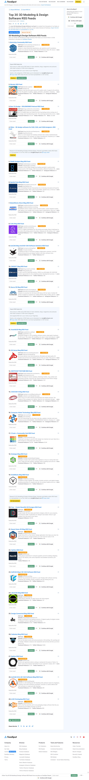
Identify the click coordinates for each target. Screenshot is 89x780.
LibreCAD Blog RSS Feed (19, 593)
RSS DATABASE (43, 1)
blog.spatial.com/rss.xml (30, 184)
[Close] (88, 772)
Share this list (13, 726)
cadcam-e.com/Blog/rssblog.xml (32, 394)
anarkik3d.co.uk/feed (29, 332)
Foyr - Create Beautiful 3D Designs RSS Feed (26, 507)
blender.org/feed (28, 87)
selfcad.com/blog (27, 576)
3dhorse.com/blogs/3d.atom (31, 352)
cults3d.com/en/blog (28, 227)
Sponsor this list (26, 32)
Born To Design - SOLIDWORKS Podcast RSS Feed (27, 106)
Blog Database (23, 749)
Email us (13, 78)
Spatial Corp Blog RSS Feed (19, 182)
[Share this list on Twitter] (16, 24)
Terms (6, 759)
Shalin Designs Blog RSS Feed (20, 161)
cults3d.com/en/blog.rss (30, 226)
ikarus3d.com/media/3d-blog (30, 291)
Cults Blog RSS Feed (17, 224)
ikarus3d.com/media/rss (30, 289)
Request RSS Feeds (15, 9)
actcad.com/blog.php (28, 681)
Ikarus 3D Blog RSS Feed (19, 287)
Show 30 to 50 (16, 720)
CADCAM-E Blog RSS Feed (20, 392)
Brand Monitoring (55, 746)
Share (10, 23)
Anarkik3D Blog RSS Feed (19, 329)
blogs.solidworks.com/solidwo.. (32, 109)
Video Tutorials (77, 746)
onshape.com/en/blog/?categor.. (31, 458)
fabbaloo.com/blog (28, 638)
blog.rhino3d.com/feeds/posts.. (32, 131)
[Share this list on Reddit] (21, 24)
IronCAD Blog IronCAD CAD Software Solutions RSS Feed (29, 246)
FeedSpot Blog (76, 757)
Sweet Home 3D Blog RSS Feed (21, 529)
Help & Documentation (79, 749)
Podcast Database (24, 751)
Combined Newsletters (57, 749)
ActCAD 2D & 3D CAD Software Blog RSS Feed (27, 677)
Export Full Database (46, 4)
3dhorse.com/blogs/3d (29, 354)
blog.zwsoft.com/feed (29, 269)
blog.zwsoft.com (27, 270)
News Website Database (25, 762)
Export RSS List (26, 9)
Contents (22, 21)
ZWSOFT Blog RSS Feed (19, 266)
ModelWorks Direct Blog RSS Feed (21, 203)
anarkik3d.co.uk (27, 333)
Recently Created (77, 754)
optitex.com (26, 554)
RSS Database (23, 746)
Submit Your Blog (14, 32)
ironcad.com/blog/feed (30, 248)
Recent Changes (77, 751)
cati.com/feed (27, 415)
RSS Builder (54, 757)
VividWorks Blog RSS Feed (20, 475)
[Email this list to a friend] (23, 24)
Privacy (6, 757)
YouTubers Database (24, 759)
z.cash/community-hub (29, 437)
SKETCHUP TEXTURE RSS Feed (21, 371)
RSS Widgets (54, 751)
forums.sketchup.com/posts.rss (32, 44)
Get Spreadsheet (15, 501)
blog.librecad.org (27, 597)
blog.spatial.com (27, 186)
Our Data (6, 749)
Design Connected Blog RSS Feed (22, 613)
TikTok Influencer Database (26, 770)
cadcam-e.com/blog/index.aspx (31, 396)
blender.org (26, 88)
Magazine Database (24, 754)
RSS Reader (70, 1)
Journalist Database (24, 757)
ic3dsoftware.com (27, 703)
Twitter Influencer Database (26, 768)
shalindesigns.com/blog (29, 165)
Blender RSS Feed (16, 84)
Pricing (78, 1)
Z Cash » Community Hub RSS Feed (23, 433)
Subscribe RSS (12, 54)
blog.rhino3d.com (27, 133)
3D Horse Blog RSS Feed (19, 350)
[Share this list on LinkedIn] (18, 24)
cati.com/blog (26, 416)
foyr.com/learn (27, 511)
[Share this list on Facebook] (13, 24)
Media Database (43, 751)
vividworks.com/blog (28, 479)
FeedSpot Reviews (9, 754)
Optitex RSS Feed (17, 550)
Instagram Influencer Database (27, 765)
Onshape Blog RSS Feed (19, 454)
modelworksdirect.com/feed (31, 205)
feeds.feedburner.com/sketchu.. (32, 373)
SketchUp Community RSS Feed (21, 42)
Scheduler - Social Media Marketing (60, 759)
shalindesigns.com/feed (30, 164)
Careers (9, 751)
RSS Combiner (61, 1)
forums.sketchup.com (28, 46)
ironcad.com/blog (27, 250)
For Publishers (42, 746)
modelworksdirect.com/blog (30, 207)
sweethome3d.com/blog (29, 533)
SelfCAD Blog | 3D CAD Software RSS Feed (25, 572)
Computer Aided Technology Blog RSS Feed (25, 412)
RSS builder (52, 1)
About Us (6, 746)
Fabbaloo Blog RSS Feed (19, 634)
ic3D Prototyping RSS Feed (20, 699)
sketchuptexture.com (28, 375)
